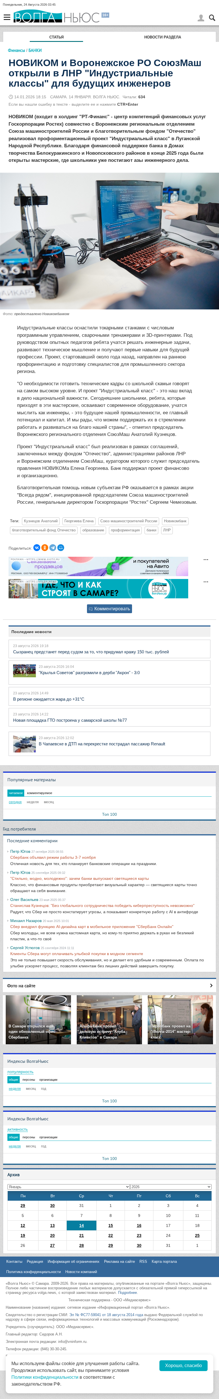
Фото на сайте (21, 985)
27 (52, 1245)
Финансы (16, 50)
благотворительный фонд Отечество (44, 530)
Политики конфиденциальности (44, 1377)
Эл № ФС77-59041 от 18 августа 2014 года (106, 1315)
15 (110, 1225)
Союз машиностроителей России (128, 521)
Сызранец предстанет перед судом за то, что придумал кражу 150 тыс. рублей (91, 651)
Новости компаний (81, 1272)
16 (139, 1225)
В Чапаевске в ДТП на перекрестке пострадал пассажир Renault (102, 743)
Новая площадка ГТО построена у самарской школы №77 (70, 720)
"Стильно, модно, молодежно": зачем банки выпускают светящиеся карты (79, 878)
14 (81, 1225)
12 (23, 1225)
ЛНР (167, 530)
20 (52, 1235)
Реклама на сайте (119, 1261)
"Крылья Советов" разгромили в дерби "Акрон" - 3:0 (89, 672)
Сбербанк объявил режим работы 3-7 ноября (53, 857)
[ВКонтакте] (36, 547)
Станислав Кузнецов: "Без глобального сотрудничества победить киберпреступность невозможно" (102, 905)
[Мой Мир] (60, 547)
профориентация (125, 530)
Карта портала (164, 1261)
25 (197, 1235)
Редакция (35, 1261)
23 (139, 1235)
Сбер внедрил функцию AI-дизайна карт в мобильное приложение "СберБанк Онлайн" (91, 926)
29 (23, 1206)
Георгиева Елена (79, 521)
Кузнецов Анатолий (41, 521)
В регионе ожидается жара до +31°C (48, 699)
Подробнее (127, 1292)
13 (52, 1225)
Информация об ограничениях (74, 1261)
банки (151, 530)
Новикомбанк (175, 521)
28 (81, 1245)
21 (81, 1235)
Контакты (14, 1261)
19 (23, 1235)
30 (52, 1206)
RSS (143, 1261)
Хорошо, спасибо (183, 1365)
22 (110, 1235)
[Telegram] (52, 547)
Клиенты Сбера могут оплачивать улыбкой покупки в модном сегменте (76, 953)
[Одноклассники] (44, 547)
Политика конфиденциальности (33, 1272)
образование (93, 530)
